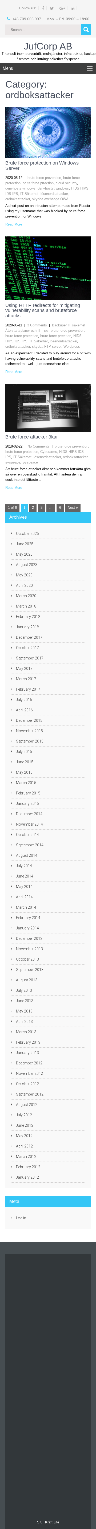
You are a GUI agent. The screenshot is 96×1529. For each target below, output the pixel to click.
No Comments (38, 446)
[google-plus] (62, 8)
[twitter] (52, 8)
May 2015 (24, 772)
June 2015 (24, 762)
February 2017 (28, 689)
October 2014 (27, 835)
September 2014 (29, 845)
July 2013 (24, 990)
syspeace (12, 462)
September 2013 (29, 970)
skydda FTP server (46, 347)
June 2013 (24, 1001)
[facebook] (43, 8)
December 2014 (29, 814)
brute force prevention (44, 178)
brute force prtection (38, 183)
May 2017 (24, 668)
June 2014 (24, 876)
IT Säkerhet (29, 194)
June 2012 (24, 1125)
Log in (21, 1218)
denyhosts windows (20, 188)
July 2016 (24, 700)
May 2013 (24, 1011)
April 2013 (24, 1021)
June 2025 (24, 544)
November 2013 (29, 949)
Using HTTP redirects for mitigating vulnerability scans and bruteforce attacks (42, 311)
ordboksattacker (17, 199)
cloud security (66, 183)
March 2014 (26, 907)
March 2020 (26, 596)
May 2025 (24, 554)
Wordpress (71, 347)
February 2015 (28, 793)
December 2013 (29, 938)
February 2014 (28, 918)
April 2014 (24, 897)
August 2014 (26, 855)
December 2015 (29, 720)
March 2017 (26, 679)
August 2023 (26, 565)
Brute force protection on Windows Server (42, 165)
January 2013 (27, 1053)
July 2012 (24, 1115)
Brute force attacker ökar (31, 437)
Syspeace (30, 462)
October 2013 (27, 959)
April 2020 (24, 585)
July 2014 (24, 866)
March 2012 (26, 1156)
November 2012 (29, 1073)
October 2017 (27, 648)
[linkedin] (73, 8)
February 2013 (28, 1042)
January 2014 (27, 928)
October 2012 (27, 1084)
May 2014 (24, 886)
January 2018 (27, 627)
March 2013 (26, 1032)
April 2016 (24, 710)
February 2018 (28, 616)
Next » (73, 508)
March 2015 (26, 783)
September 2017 (29, 658)
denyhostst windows (53, 188)
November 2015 (29, 731)
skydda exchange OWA (50, 199)
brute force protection (21, 336)
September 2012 (29, 1094)
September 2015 (29, 741)
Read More (13, 224)
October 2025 (27, 533)
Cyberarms (48, 452)
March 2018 (26, 606)
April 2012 (24, 1146)
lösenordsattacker (54, 194)
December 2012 (29, 1063)
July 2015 (24, 751)
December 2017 (29, 637)
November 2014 (29, 824)
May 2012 (24, 1136)
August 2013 (26, 980)
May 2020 (24, 575)
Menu (8, 68)
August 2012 (26, 1104)
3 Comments (37, 325)
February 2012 (28, 1167)
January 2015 (27, 803)
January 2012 (27, 1177)
